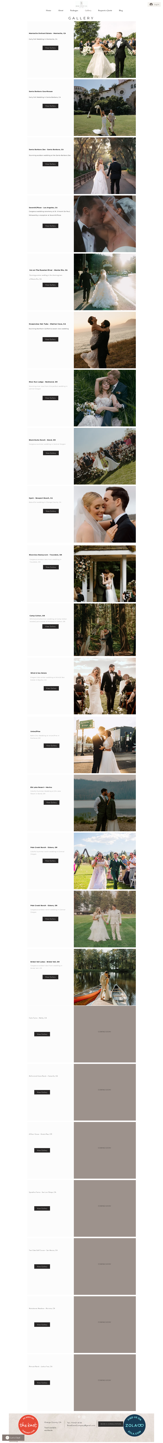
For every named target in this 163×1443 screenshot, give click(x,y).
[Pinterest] (79, 1417)
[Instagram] (84, 1417)
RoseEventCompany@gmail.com (81, 1425)
